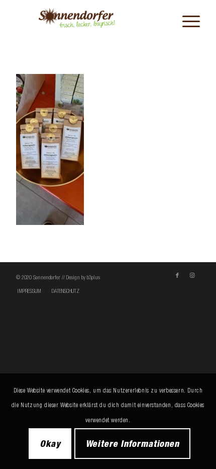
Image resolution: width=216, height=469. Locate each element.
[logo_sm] (89, 21)
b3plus (93, 277)
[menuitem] (186, 21)
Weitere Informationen (132, 443)
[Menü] (186, 21)
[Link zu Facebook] (177, 275)
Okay (50, 443)
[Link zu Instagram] (192, 275)
